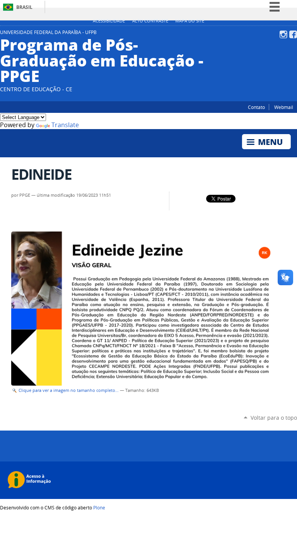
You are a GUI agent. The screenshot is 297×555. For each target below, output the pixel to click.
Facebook (293, 34)
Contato (256, 107)
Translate (65, 125)
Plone (99, 507)
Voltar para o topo (274, 417)
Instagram (283, 34)
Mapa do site (189, 21)
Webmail (283, 107)
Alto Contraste (150, 21)
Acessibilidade (109, 21)
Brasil (24, 7)
